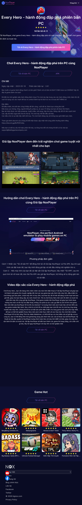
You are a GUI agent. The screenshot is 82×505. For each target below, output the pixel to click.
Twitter (8, 493)
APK (57, 73)
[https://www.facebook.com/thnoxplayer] (7, 478)
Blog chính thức (12, 482)
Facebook (10, 489)
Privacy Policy (11, 499)
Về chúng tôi (11, 479)
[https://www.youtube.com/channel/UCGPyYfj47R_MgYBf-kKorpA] (7, 473)
